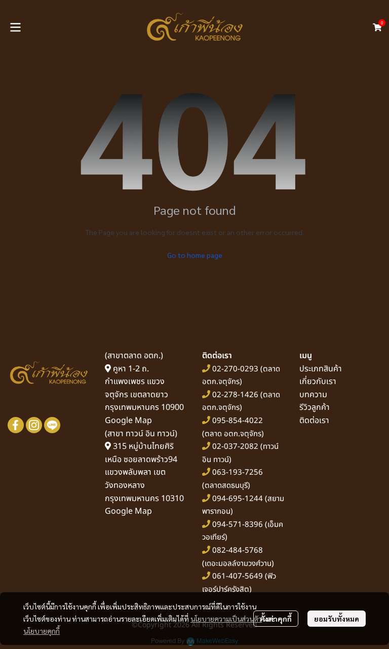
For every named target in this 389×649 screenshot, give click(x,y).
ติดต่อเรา (314, 420)
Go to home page (194, 254)
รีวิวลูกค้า (314, 407)
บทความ (313, 395)
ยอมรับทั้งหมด (336, 618)
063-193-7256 (237, 472)
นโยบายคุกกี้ (41, 630)
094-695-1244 (237, 499)
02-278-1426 (235, 395)
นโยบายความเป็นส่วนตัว (226, 618)
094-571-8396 (237, 524)
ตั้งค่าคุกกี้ (276, 618)
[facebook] (16, 425)
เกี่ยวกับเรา (317, 381)
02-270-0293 (234, 369)
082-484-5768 (237, 550)
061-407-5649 (237, 576)
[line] (52, 425)
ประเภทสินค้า (320, 369)
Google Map (128, 420)
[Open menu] (15, 27)
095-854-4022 (237, 421)
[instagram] (34, 425)
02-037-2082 (235, 446)
